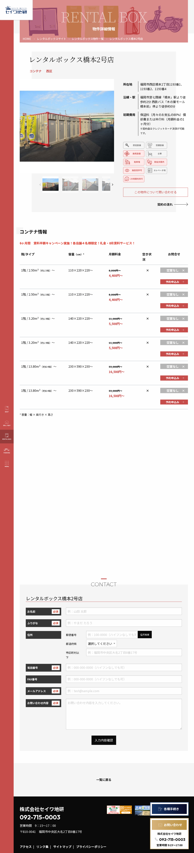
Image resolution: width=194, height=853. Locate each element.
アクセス (26, 846)
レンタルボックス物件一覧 (88, 39)
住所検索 (144, 634)
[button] (112, 184)
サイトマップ (62, 846)
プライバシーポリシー (91, 846)
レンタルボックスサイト (51, 39)
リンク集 (42, 846)
